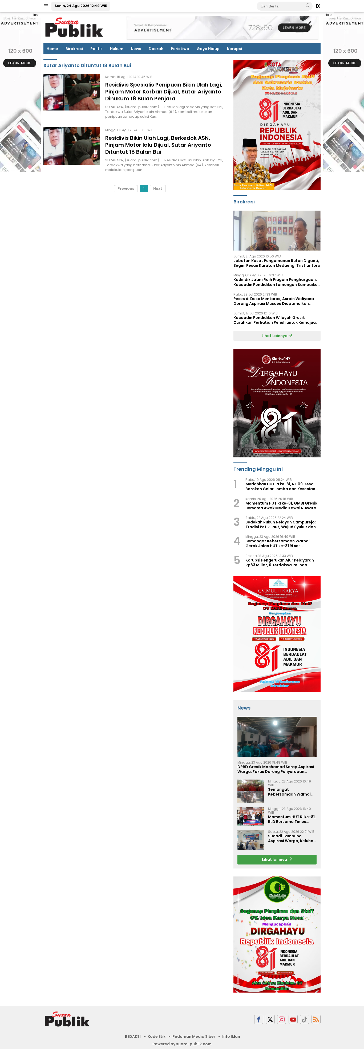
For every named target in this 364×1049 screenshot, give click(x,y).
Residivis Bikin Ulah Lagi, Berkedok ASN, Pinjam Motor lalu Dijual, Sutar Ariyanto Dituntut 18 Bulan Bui (158, 144)
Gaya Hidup (208, 48)
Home (52, 48)
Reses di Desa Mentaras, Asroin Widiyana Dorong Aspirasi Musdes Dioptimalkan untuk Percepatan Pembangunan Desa (273, 301)
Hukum (116, 48)
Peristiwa (180, 48)
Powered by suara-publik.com (182, 1044)
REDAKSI (133, 1036)
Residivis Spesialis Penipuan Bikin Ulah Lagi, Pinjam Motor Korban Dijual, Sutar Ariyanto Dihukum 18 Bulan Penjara (163, 91)
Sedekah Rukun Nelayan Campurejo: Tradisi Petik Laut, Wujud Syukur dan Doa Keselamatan (280, 524)
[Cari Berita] (308, 6)
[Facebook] (258, 1019)
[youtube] (293, 1019)
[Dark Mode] (318, 6)
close (35, 15)
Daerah (156, 48)
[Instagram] (281, 1019)
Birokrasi (74, 48)
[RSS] (316, 1019)
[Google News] (304, 1019)
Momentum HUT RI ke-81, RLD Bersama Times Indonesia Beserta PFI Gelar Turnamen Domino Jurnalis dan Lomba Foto (292, 819)
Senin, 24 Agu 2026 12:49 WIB (81, 5)
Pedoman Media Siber (193, 1036)
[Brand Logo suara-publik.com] (74, 27)
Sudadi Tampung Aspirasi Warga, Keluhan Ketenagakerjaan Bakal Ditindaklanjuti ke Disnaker (292, 838)
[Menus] (46, 6)
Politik (96, 48)
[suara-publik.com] (67, 1019)
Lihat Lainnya (275, 335)
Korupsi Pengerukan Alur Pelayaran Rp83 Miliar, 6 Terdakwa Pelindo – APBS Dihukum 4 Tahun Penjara (279, 562)
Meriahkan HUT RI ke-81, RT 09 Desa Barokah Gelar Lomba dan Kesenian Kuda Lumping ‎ (280, 486)
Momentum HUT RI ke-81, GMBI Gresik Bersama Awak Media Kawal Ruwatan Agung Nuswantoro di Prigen (282, 505)
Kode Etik (156, 1036)
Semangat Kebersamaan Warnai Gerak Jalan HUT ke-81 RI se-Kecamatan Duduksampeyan (277, 543)
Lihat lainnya (275, 859)
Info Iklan (231, 1036)
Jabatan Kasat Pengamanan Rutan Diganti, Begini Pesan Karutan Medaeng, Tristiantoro (276, 263)
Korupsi (234, 48)
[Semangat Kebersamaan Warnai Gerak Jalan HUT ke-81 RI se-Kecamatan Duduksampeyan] (250, 791)
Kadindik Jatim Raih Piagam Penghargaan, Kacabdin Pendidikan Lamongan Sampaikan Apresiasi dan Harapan (276, 282)
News (136, 48)
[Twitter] (270, 1019)
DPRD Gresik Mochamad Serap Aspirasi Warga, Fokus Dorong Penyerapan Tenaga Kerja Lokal (275, 769)
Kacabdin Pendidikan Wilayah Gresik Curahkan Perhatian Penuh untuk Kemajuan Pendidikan (275, 320)
